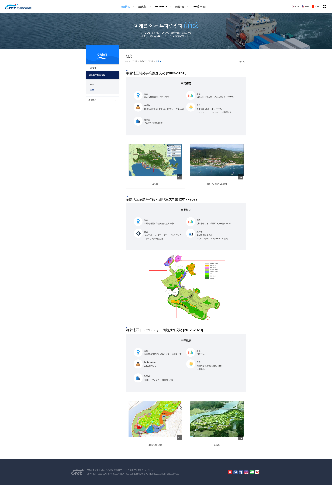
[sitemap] (326, 6)
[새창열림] (230, 472)
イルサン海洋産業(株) (153, 123)
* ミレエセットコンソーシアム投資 (212, 238)
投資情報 (134, 61)
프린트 (240, 62)
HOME (126, 61)
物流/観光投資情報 (146, 61)
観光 (157, 61)
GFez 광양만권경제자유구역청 (18, 6)
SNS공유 (244, 62)
